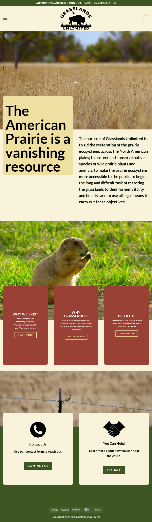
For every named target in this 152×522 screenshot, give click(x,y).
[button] (5, 18)
